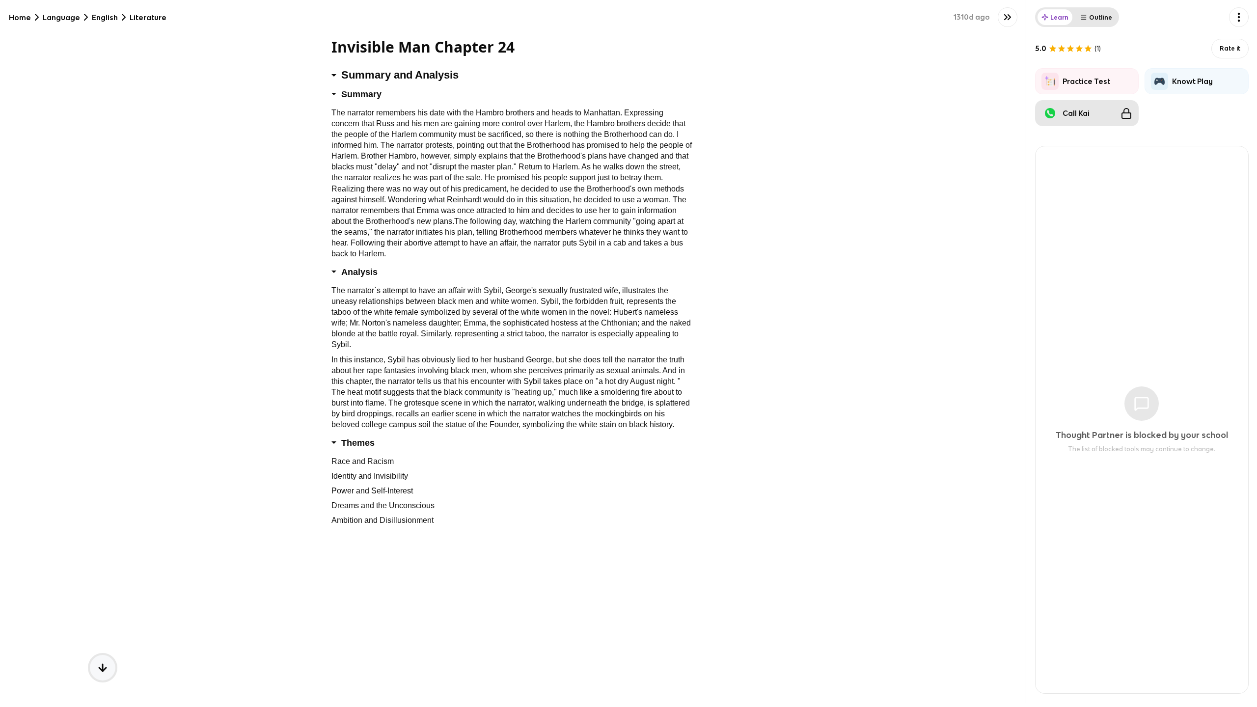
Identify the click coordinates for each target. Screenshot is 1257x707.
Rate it (1230, 48)
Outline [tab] (1100, 17)
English (105, 17)
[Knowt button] (1007, 17)
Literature (148, 17)
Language (61, 17)
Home (20, 17)
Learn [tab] (1059, 17)
